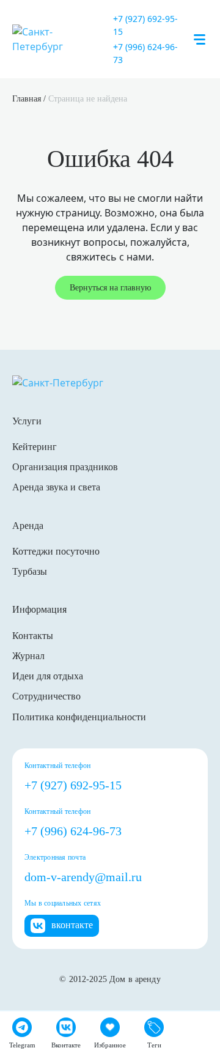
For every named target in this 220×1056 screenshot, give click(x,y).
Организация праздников (65, 467)
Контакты (32, 635)
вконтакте (72, 925)
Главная (26, 98)
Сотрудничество (46, 696)
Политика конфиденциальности (79, 717)
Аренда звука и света (56, 487)
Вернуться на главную (110, 287)
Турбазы (29, 571)
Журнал (28, 656)
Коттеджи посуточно (56, 551)
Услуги (27, 421)
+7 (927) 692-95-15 (145, 25)
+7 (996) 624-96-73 (145, 53)
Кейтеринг (34, 446)
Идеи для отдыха (47, 676)
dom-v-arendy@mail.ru (83, 877)
